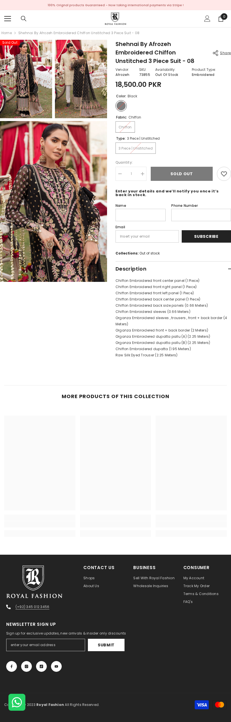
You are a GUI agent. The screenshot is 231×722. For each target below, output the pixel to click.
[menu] (7, 18)
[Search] (23, 18)
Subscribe (206, 236)
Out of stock (149, 253)
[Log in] (207, 19)
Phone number (184, 205)
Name (120, 205)
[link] (39, 524)
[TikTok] (41, 666)
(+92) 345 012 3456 (32, 606)
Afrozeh (122, 74)
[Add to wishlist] (224, 174)
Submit (106, 645)
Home (6, 32)
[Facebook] (11, 666)
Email (120, 227)
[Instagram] (26, 666)
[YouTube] (56, 666)
